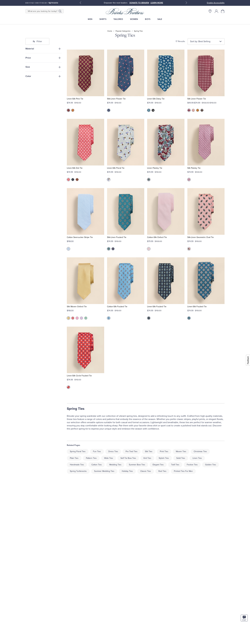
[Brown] (202, 110)
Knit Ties (147, 458)
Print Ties (164, 451)
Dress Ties (113, 451)
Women (134, 19)
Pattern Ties (91, 458)
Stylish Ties (164, 458)
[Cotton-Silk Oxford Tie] (165, 211)
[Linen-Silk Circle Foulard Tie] (85, 350)
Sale (159, 19)
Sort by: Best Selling (200, 41)
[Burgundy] (148, 179)
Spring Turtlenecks (78, 471)
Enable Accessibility (216, 3)
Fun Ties (97, 451)
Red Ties (162, 471)
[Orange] (197, 110)
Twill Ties (175, 464)
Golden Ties (210, 464)
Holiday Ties (127, 471)
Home (109, 31)
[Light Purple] (81, 318)
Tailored (118, 19)
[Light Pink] (193, 110)
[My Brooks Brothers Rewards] (41, 3)
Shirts (102, 19)
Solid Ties (180, 458)
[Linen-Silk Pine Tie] (85, 73)
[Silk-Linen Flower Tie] (125, 73)
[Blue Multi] (108, 318)
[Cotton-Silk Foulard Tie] (125, 280)
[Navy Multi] (113, 248)
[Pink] (68, 179)
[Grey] (189, 318)
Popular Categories (123, 31)
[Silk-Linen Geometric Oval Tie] (206, 211)
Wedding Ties (115, 464)
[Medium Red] (189, 110)
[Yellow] (68, 318)
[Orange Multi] (72, 110)
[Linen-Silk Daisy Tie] (165, 73)
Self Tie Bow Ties (128, 458)
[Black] (153, 110)
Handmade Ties (77, 464)
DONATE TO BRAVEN (139, 3)
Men (90, 19)
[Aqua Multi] (108, 248)
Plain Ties (74, 458)
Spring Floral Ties (78, 451)
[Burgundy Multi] (68, 110)
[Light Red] (72, 318)
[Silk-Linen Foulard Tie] (125, 211)
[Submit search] (60, 11)
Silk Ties (148, 451)
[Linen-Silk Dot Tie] (85, 142)
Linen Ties (197, 458)
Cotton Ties (96, 464)
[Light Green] (85, 318)
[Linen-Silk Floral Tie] (125, 142)
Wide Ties (108, 458)
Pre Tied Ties (131, 451)
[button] (223, 11)
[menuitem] (90, 19)
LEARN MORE (156, 3)
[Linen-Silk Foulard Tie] (165, 280)
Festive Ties (192, 464)
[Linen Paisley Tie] (165, 142)
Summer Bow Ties (137, 464)
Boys (147, 19)
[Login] (216, 11)
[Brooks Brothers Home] (125, 11)
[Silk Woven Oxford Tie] (85, 280)
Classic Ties (145, 471)
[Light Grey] (108, 179)
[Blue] (108, 110)
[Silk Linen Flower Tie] (206, 73)
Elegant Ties (158, 464)
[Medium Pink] (189, 179)
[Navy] (72, 179)
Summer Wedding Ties (104, 471)
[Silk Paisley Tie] (206, 142)
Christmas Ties (200, 451)
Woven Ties (181, 451)
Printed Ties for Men (183, 471)
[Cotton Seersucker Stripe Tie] (85, 211)
